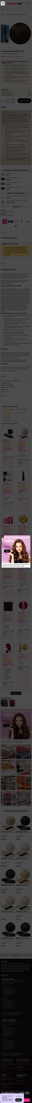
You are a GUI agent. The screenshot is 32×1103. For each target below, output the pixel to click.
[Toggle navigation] (3, 3)
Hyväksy (18, 1100)
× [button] (2, 536)
